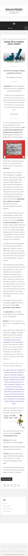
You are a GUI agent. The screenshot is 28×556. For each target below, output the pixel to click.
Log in (5, 503)
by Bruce (9, 479)
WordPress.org (8, 511)
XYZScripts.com (21, 554)
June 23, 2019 (4, 479)
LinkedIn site (18, 363)
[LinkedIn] (11, 28)
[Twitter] (9, 28)
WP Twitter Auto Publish (8, 554)
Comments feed (8, 508)
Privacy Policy (14, 548)
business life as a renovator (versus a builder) (14, 42)
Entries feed (7, 506)
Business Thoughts (7, 39)
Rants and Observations (19, 39)
